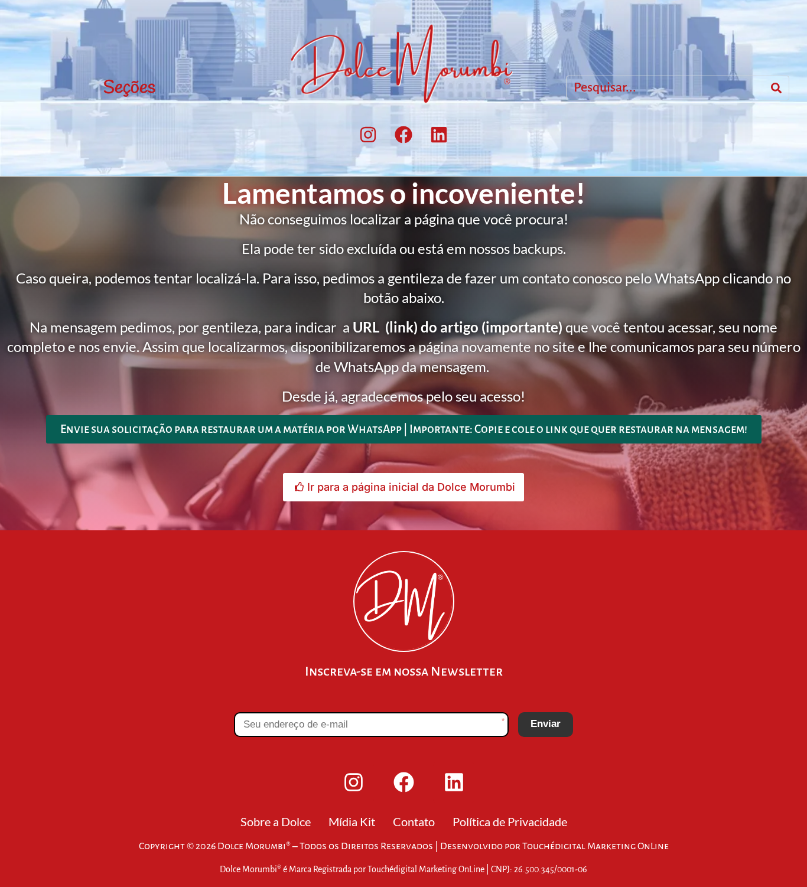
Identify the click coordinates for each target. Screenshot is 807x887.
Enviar (546, 723)
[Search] (776, 88)
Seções (129, 88)
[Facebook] (403, 134)
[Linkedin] (439, 134)
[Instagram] (368, 134)
